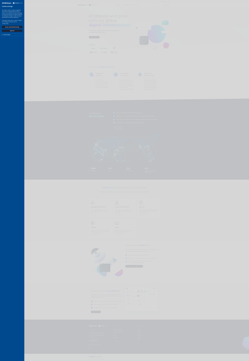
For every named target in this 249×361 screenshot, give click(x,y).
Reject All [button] (12, 30)
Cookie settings (6, 34)
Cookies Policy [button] (5, 23)
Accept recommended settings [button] (12, 27)
